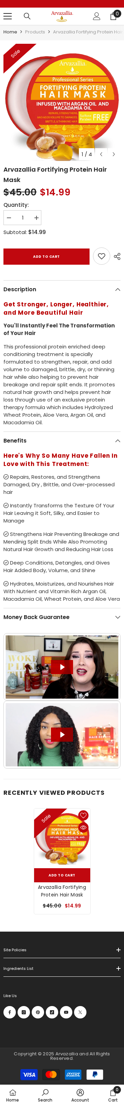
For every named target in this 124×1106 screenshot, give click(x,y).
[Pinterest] (38, 1012)
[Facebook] (9, 1012)
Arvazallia (67, 1054)
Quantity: (16, 205)
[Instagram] (24, 1012)
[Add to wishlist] (83, 815)
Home (10, 32)
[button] (101, 154)
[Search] (27, 16)
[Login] (97, 16)
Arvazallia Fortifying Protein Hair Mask (62, 891)
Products (35, 32)
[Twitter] (80, 1012)
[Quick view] (83, 827)
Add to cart (46, 256)
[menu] (7, 16)
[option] (62, 102)
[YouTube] (66, 1012)
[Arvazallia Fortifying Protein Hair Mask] (62, 837)
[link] (101, 256)
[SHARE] (115, 256)
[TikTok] (52, 1012)
